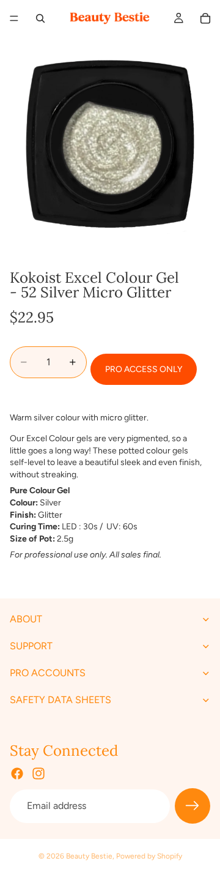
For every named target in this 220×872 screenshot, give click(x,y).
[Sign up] (192, 806)
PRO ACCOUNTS (48, 673)
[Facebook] (17, 774)
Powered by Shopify (149, 856)
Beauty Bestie (89, 856)
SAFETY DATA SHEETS (60, 700)
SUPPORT (31, 646)
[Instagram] (38, 774)
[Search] (40, 18)
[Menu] (14, 18)
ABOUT (26, 619)
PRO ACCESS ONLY (143, 369)
